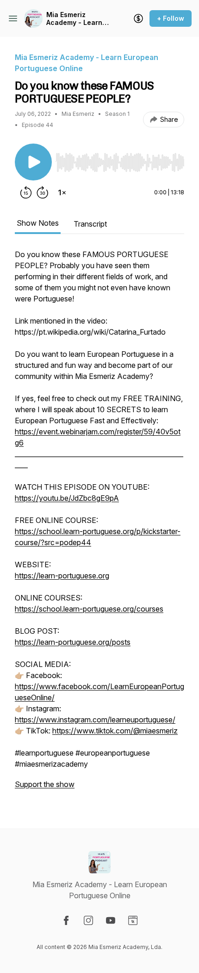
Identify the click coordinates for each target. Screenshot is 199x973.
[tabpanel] (99, 524)
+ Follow (170, 18)
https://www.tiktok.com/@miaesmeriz (115, 730)
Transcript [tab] (90, 223)
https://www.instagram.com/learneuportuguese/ (95, 719)
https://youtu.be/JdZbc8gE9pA (67, 498)
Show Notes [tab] (38, 223)
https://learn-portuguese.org (62, 575)
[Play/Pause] (33, 162)
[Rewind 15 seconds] (25, 192)
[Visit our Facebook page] (66, 920)
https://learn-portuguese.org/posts (73, 642)
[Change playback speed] (62, 192)
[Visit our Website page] (132, 920)
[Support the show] (138, 18)
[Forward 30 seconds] (42, 192)
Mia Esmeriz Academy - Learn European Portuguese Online (76, 19)
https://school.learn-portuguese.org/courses (89, 608)
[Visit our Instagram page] (88, 920)
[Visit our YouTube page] (110, 920)
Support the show (45, 784)
